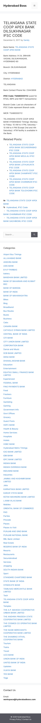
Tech (5, 595)
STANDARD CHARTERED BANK (17, 577)
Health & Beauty (10, 429)
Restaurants (8, 554)
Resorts (6, 550)
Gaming (6, 406)
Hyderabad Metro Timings (15, 448)
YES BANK (8, 674)
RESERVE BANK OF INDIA (15, 547)
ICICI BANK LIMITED (12, 452)
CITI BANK (8, 338)
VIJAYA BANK (9, 670)
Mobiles (7, 504)
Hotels (6, 440)
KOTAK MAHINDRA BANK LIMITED (19, 497)
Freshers (7, 394)
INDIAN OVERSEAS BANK (15, 467)
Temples (7, 606)
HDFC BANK (9, 425)
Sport (5, 573)
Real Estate (8, 543)
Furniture (7, 398)
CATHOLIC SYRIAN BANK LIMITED (19, 330)
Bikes (5, 299)
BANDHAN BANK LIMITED (15, 277)
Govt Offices (9, 413)
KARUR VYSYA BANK (13, 493)
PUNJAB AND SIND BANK (15, 531)
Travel (6, 651)
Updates (7, 666)
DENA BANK (9, 357)
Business (7, 319)
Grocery (7, 417)
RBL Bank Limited (11, 539)
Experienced (9, 379)
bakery (6, 273)
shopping (7, 566)
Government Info (11, 410)
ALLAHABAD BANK (12, 258)
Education (8, 365)
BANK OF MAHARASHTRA (15, 296)
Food (5, 390)
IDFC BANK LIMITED (12, 459)
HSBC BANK (9, 444)
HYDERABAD (17, 79)
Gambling (7, 402)
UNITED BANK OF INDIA (14, 662)
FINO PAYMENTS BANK (14, 387)
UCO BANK (8, 655)
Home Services (10, 433)
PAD (5, 512)
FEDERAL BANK (10, 383)
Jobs (5, 485)
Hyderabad (11, 207)
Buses (6, 315)
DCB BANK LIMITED (12, 353)
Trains (6, 647)
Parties (6, 516)
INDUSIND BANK (11, 471)
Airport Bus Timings (12, 254)
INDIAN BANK (9, 463)
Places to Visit (9, 527)
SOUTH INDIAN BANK (13, 570)
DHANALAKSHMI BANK (14, 361)
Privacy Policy (15, 719)
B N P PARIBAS (10, 270)
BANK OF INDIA (10, 292)
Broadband (8, 307)
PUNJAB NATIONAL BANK (15, 535)
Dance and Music (11, 349)
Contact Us (26, 719)
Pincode (7, 520)
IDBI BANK (8, 455)
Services (7, 562)
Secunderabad (10, 558)
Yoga (5, 678)
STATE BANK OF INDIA (13, 581)
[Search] (34, 234)
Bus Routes (8, 311)
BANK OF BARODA (11, 288)
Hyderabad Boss (15, 5)
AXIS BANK (8, 266)
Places (6, 524)
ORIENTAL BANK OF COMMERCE (18, 508)
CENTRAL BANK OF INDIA (15, 334)
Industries (7, 475)
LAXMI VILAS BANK (12, 501)
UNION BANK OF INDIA (14, 659)
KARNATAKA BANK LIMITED (16, 489)
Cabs (5, 322)
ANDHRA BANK (10, 262)
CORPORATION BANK (13, 345)
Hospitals (7, 436)
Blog (5, 303)
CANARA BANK (10, 326)
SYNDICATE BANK (11, 585)
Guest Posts (9, 421)
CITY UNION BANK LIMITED (16, 342)
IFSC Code (23, 207)
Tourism (7, 643)
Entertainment (9, 368)
